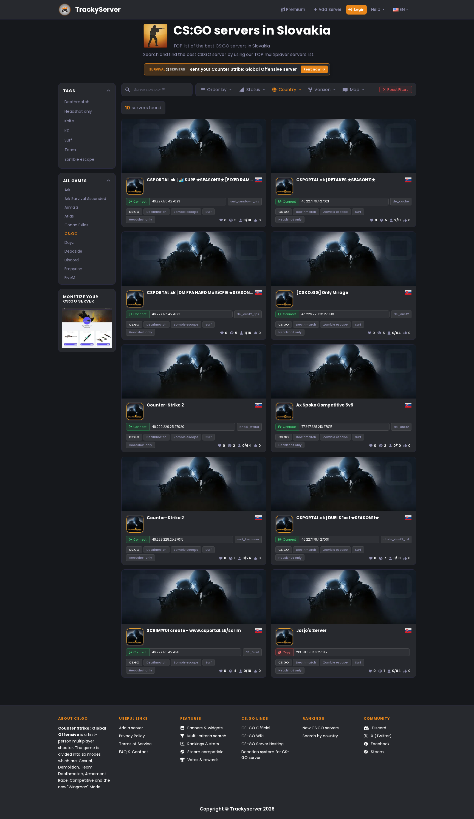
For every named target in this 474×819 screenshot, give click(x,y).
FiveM (69, 277)
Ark (67, 190)
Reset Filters (397, 89)
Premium (295, 9)
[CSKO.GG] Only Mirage (322, 292)
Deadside (73, 251)
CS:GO (71, 233)
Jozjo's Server (311, 630)
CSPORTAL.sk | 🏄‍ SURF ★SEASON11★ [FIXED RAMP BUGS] (207, 180)
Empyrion (73, 269)
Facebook (380, 744)
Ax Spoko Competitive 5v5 (324, 405)
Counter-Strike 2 (165, 405)
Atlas (69, 216)
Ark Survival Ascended (85, 198)
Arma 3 (71, 207)
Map (354, 89)
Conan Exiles (76, 225)
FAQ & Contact (133, 752)
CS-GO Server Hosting (262, 744)
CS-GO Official (255, 728)
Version (322, 89)
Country (287, 89)
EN (402, 9)
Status (253, 89)
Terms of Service (135, 744)
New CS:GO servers (321, 728)
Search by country (320, 736)
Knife (69, 121)
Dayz (69, 242)
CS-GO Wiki (252, 736)
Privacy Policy (132, 736)
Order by (217, 89)
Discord (71, 260)
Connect (139, 201)
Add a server (131, 728)
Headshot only (78, 111)
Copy (286, 652)
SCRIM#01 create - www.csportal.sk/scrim (194, 630)
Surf (68, 140)
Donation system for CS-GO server (265, 754)
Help (376, 9)
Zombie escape (79, 159)
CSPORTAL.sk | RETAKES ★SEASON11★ (335, 180)
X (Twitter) (381, 736)
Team (70, 149)
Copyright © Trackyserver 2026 (237, 809)
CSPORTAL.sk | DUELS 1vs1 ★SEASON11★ (337, 518)
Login (359, 9)
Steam (377, 752)
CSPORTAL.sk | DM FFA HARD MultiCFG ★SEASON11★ (202, 292)
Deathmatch (76, 102)
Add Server (329, 9)
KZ (66, 130)
